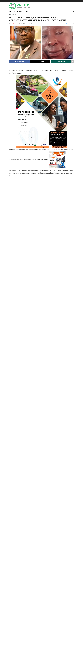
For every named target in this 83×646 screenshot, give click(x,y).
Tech (14, 11)
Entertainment (20, 11)
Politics (16, 14)
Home (10, 14)
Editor (14, 23)
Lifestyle (28, 11)
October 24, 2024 (19, 23)
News (10, 11)
